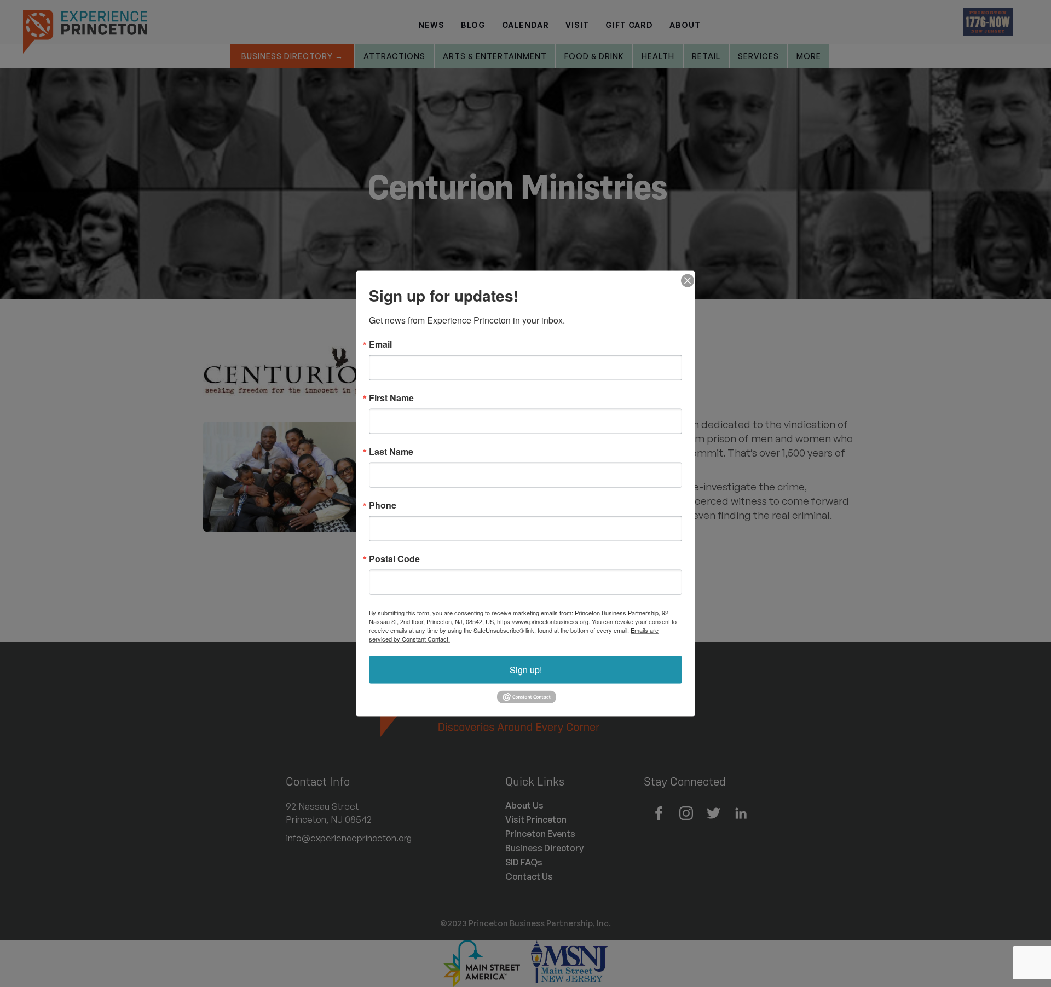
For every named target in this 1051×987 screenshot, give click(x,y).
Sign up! (526, 669)
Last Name (391, 451)
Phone (382, 504)
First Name (391, 397)
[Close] (685, 280)
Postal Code (394, 558)
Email (380, 343)
